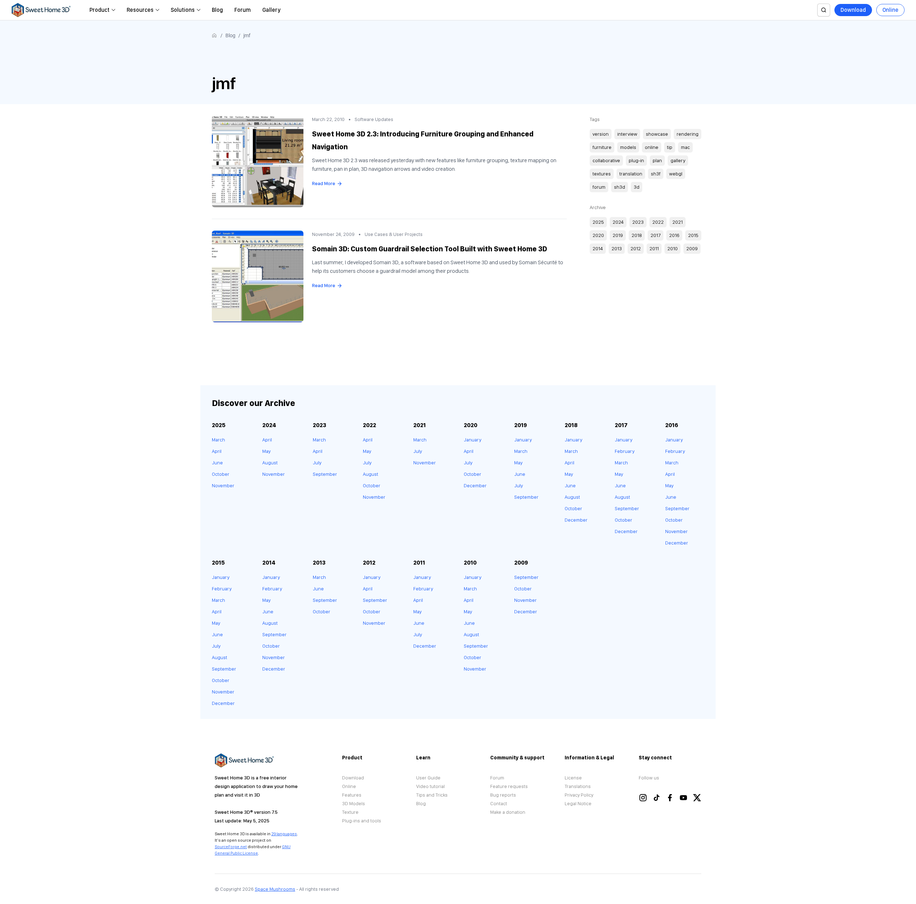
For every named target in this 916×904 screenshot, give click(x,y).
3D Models (353, 803)
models (628, 147)
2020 (598, 235)
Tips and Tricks (432, 795)
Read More (323, 183)
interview (627, 134)
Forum (242, 9)
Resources (140, 9)
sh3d (619, 187)
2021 (677, 222)
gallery (678, 160)
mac (685, 147)
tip (669, 147)
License (573, 777)
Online (890, 9)
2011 (654, 248)
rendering (687, 134)
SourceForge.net (231, 846)
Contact (498, 803)
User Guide (428, 777)
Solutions (183, 9)
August (270, 462)
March (218, 440)
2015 (693, 235)
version (601, 134)
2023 (638, 222)
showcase (657, 134)
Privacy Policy (579, 795)
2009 (692, 248)
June (217, 462)
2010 (672, 248)
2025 (598, 222)
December (475, 485)
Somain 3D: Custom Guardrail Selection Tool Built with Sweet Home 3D (429, 249)
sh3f (656, 174)
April (216, 451)
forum (599, 187)
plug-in (636, 160)
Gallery (271, 9)
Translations (578, 786)
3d (636, 187)
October (220, 474)
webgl (675, 174)
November (223, 485)
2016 (674, 235)
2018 (637, 235)
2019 (618, 235)
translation (630, 174)
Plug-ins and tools (361, 820)
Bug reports (503, 795)
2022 (658, 222)
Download (853, 9)
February (624, 451)
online (651, 147)
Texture (350, 812)
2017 (656, 235)
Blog (217, 9)
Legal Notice (578, 803)
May (266, 451)
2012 (635, 248)
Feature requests (509, 786)
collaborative (606, 160)
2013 (617, 248)
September (325, 474)
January (472, 440)
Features (351, 795)
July (317, 462)
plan (657, 160)
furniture (602, 147)
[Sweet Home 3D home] (41, 10)
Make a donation (507, 812)
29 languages (284, 833)
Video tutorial (430, 786)
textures (602, 174)
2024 (618, 222)
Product (99, 9)
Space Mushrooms (275, 889)
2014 (598, 248)
